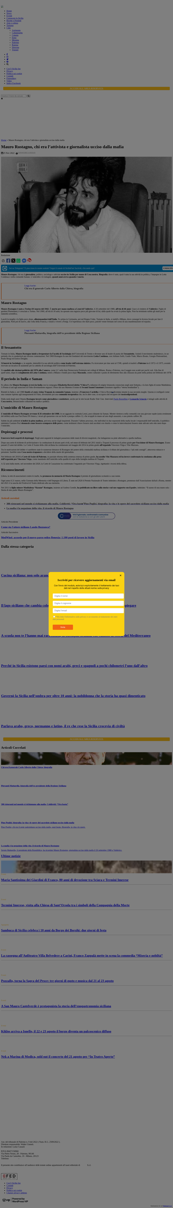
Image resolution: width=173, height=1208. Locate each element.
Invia (63, 627)
